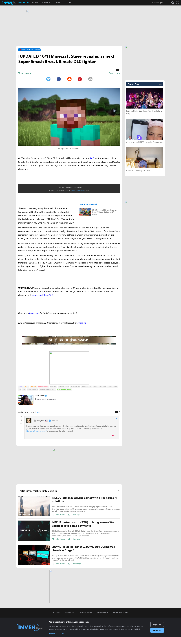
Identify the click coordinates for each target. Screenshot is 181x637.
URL (90, 79)
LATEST (35, 2)
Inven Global (9, 2)
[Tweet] (48, 79)
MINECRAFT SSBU (75, 387)
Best (26, 412)
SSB (20, 389)
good (21, 417)
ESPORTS (26, 387)
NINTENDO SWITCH (43, 387)
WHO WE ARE (23, 2)
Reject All (157, 624)
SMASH (95, 387)
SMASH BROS (102, 387)
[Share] (59, 79)
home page (34, 313)
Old (38, 412)
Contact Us (69, 612)
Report (115, 436)
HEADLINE (33, 387)
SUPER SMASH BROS (32, 389)
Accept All (157, 630)
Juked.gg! (82, 322)
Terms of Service (85, 612)
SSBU (24, 389)
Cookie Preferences (77, 190)
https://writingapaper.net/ (36, 431)
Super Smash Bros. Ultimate (64, 389)
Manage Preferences (57, 633)
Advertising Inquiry (120, 612)
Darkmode (155, 3)
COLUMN (57, 2)
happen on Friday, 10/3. (43, 295)
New (32, 412)
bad (21, 423)
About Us (56, 612)
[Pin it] (80, 79)
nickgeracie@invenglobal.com (46, 399)
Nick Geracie (39, 396)
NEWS (20, 387)
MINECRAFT (53, 387)
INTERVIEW (46, 2)
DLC (92, 158)
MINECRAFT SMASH (63, 387)
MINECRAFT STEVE (86, 387)
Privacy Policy (102, 612)
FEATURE (68, 2)
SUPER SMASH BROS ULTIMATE (47, 389)
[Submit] (69, 79)
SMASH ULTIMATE (112, 387)
